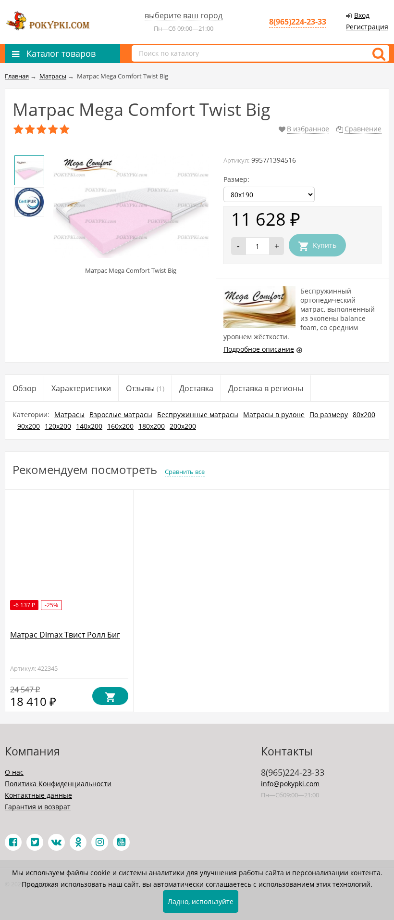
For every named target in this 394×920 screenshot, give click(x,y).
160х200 (120, 426)
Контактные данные (38, 795)
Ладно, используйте (201, 901)
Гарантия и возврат (38, 806)
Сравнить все (185, 471)
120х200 (58, 426)
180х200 (151, 426)
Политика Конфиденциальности (58, 783)
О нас (14, 772)
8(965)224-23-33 (297, 21)
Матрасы (69, 414)
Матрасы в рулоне (274, 414)
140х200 (89, 426)
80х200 (364, 414)
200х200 (183, 426)
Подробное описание (258, 349)
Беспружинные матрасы (197, 414)
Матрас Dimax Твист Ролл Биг (65, 634)
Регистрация (367, 26)
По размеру (328, 414)
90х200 (28, 426)
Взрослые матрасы (120, 414)
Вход (361, 15)
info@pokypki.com (290, 783)
